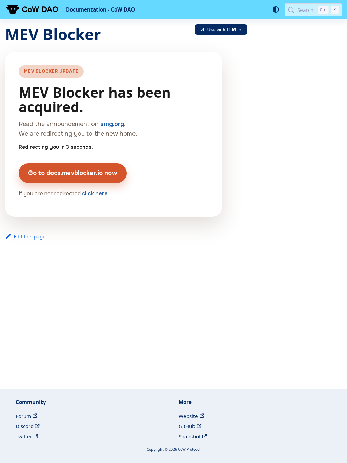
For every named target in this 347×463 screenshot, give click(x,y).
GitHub (187, 426)
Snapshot (190, 436)
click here (95, 193)
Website (188, 415)
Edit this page (30, 236)
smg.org (112, 124)
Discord (25, 426)
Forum (23, 415)
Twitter (24, 436)
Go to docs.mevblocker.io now (72, 173)
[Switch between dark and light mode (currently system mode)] (275, 9)
